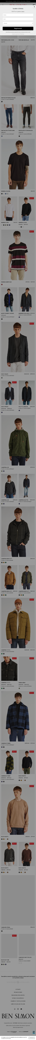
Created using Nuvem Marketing (18, 34)
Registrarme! (18, 28)
